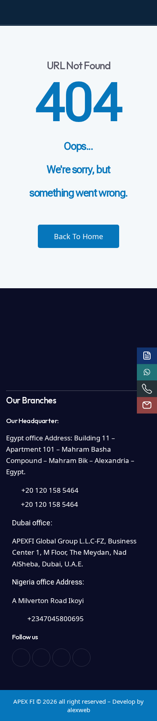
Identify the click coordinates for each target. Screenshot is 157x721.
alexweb (78, 710)
